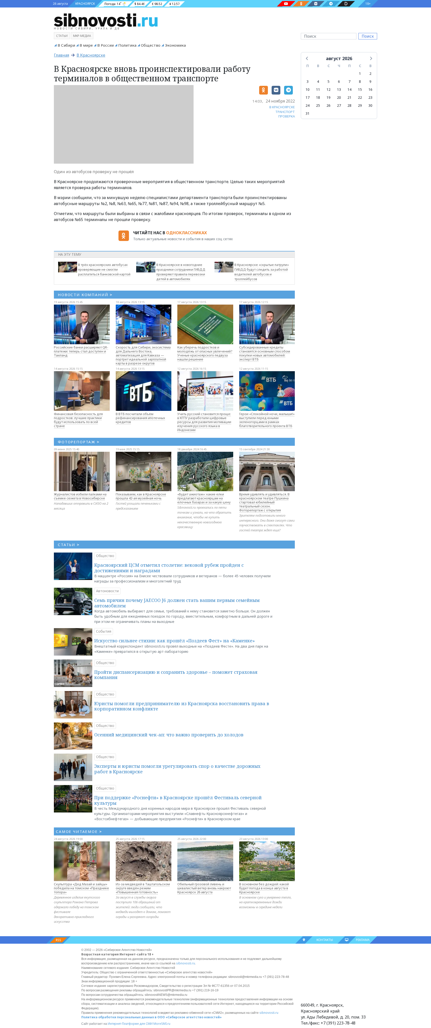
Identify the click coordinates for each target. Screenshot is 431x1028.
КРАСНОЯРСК (85, 3)
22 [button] (360, 97)
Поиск (368, 36)
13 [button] (339, 89)
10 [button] (308, 89)
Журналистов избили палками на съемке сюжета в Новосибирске (80, 496)
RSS (58, 940)
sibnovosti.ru (185, 963)
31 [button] (308, 113)
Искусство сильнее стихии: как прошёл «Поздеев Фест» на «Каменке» (174, 641)
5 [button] (328, 81)
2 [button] (370, 73)
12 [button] (328, 89)
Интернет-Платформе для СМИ (130, 1024)
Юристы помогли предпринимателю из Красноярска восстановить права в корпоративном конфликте (181, 706)
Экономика (175, 45)
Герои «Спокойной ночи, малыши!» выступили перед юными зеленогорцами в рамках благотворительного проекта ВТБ (267, 420)
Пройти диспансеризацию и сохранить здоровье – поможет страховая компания (175, 675)
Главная (61, 55)
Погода (110, 4)
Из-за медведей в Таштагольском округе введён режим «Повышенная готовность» (143, 888)
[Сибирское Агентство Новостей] (106, 19)
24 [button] (308, 105)
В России (105, 45)
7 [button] (349, 81)
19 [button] (328, 97)
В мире (86, 45)
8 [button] (360, 81)
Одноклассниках (186, 232)
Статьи (62, 36)
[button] (307, 58)
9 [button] (370, 81)
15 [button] (360, 89)
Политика (127, 45)
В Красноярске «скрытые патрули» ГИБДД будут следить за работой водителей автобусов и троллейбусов (261, 271)
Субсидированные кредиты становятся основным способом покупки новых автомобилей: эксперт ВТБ (264, 353)
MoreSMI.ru (161, 1024)
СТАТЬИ (69, 544)
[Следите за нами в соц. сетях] (286, 3)
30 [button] (370, 105)
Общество (150, 45)
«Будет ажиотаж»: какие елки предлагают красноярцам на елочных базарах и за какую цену (204, 498)
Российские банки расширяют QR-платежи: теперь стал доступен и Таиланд (81, 351)
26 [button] (328, 105)
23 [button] (370, 97)
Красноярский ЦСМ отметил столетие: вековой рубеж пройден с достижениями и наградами (169, 567)
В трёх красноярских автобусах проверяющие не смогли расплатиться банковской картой (104, 269)
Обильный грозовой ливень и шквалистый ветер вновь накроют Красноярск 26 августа (204, 888)
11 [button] (318, 89)
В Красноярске (91, 55)
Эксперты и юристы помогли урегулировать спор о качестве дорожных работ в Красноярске (177, 769)
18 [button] (318, 97)
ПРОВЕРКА (286, 116)
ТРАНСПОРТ (285, 112)
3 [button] (308, 81)
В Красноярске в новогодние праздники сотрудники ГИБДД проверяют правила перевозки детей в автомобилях (180, 271)
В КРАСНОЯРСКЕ (282, 107)
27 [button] (339, 105)
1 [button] (360, 73)
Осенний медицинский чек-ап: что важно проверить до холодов (168, 735)
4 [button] (318, 81)
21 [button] (349, 97)
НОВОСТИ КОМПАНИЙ (85, 294)
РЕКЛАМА (363, 940)
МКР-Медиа (82, 36)
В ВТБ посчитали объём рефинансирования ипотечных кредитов (140, 418)
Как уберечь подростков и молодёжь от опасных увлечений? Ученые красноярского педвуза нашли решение (204, 353)
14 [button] (349, 89)
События (103, 631)
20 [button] (339, 97)
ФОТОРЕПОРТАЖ (79, 441)
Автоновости (107, 590)
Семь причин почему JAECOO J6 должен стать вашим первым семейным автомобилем (177, 603)
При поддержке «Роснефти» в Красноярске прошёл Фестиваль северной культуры (178, 800)
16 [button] (370, 89)
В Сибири (66, 45)
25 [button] (318, 105)
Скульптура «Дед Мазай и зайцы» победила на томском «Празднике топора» (81, 888)
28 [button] (349, 105)
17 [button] (308, 97)
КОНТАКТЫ (325, 940)
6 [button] (339, 81)
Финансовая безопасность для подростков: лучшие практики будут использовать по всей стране (78, 420)
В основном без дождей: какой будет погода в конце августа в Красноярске (264, 888)
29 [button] (360, 105)
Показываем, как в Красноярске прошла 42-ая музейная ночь (141, 496)
